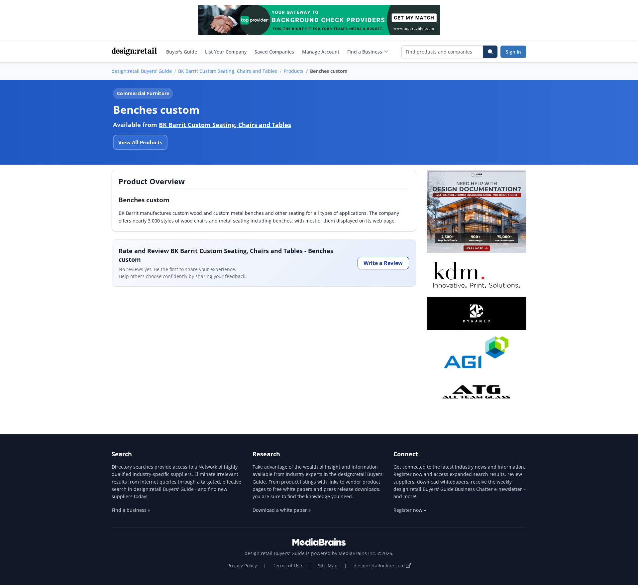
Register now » (409, 510)
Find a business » (131, 510)
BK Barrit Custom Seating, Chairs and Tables (227, 71)
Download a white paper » (282, 510)
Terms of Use (287, 565)
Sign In (513, 52)
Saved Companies (274, 52)
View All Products (140, 142)
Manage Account (320, 52)
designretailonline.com (380, 565)
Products (293, 71)
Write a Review (383, 263)
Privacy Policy (242, 565)
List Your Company (226, 52)
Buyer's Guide (181, 52)
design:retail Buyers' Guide (142, 71)
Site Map (328, 565)
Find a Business (364, 52)
